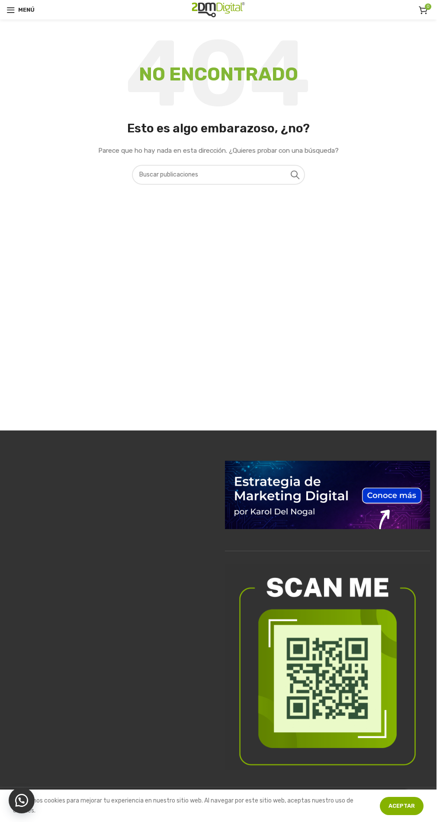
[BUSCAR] (295, 175)
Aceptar (401, 806)
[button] (22, 800)
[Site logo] (218, 9)
